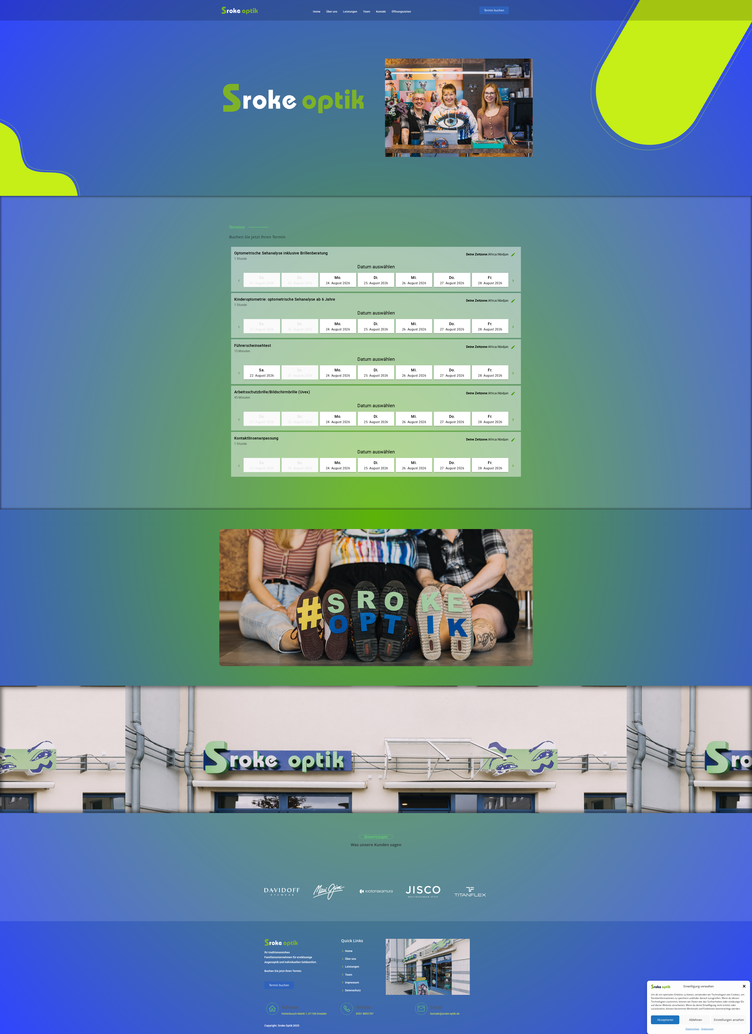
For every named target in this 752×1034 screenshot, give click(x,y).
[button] (744, 986)
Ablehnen (695, 1020)
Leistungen (350, 11)
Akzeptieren (665, 1020)
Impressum (707, 1028)
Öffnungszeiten (401, 11)
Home (316, 11)
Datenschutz (692, 1028)
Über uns (331, 11)
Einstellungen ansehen (729, 1020)
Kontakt (381, 11)
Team (366, 11)
